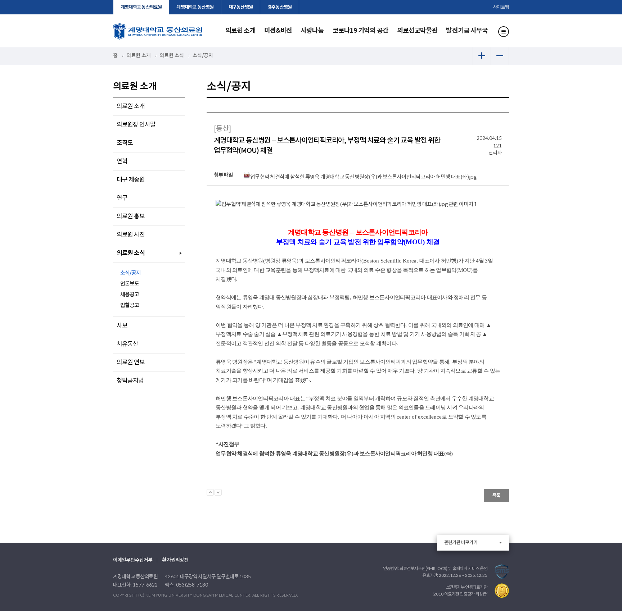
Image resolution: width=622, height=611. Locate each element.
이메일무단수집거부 (132, 560)
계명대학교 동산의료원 (141, 7)
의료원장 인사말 (136, 124)
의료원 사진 (131, 234)
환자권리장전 (175, 560)
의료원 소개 (240, 31)
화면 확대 (482, 56)
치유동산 (127, 344)
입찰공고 (129, 305)
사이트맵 (501, 7)
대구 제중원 (131, 179)
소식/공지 (130, 273)
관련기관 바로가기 (460, 543)
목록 (496, 495)
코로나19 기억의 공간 (360, 31)
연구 (122, 198)
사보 (122, 325)
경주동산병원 (279, 7)
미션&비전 (278, 31)
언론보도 (129, 284)
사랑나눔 (312, 31)
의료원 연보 (131, 362)
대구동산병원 (241, 7)
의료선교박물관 (417, 31)
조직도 (125, 143)
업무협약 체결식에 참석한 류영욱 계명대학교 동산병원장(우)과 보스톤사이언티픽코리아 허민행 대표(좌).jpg (363, 177)
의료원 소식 (131, 253)
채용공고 (129, 295)
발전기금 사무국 (467, 31)
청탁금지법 (130, 380)
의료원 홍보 (131, 216)
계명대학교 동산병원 (194, 7)
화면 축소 (500, 56)
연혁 (122, 161)
